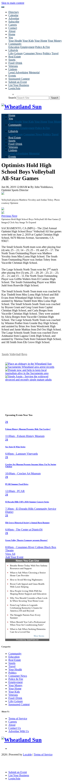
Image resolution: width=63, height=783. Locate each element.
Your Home (40, 40)
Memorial (34, 72)
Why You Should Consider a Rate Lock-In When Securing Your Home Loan (29, 599)
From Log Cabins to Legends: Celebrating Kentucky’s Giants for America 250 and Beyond (26, 608)
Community (15, 653)
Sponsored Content (19, 78)
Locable (27, 754)
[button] (6, 215)
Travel (54, 53)
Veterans (13, 66)
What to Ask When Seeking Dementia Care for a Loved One (28, 630)
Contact (12, 27)
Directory (13, 12)
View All (10, 553)
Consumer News (32, 53)
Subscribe (13, 21)
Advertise (13, 18)
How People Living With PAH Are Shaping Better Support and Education (28, 592)
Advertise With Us (18, 731)
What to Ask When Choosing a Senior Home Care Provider (28, 574)
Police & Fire (42, 47)
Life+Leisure (15, 53)
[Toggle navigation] (2, 7)
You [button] (10, 37)
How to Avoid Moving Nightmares (26, 579)
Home (11, 34)
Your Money (55, 40)
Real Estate (14, 56)
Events (12, 75)
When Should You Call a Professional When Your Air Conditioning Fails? (28, 623)
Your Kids (28, 40)
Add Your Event (14, 557)
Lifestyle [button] (13, 50)
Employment (27, 47)
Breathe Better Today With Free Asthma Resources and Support (28, 567)
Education (14, 47)
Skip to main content (12, 2)
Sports (11, 59)
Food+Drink (15, 62)
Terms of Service (17, 718)
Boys (24, 354)
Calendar (13, 15)
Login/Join (14, 88)
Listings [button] (12, 69)
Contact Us (14, 728)
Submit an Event (17, 81)
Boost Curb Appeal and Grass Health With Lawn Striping (27, 585)
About (11, 31)
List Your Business (18, 85)
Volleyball (15, 354)
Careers (12, 24)
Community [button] (15, 43)
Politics (47, 53)
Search (12, 97)
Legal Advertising (18, 72)
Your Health (15, 40)
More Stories (39, 636)
